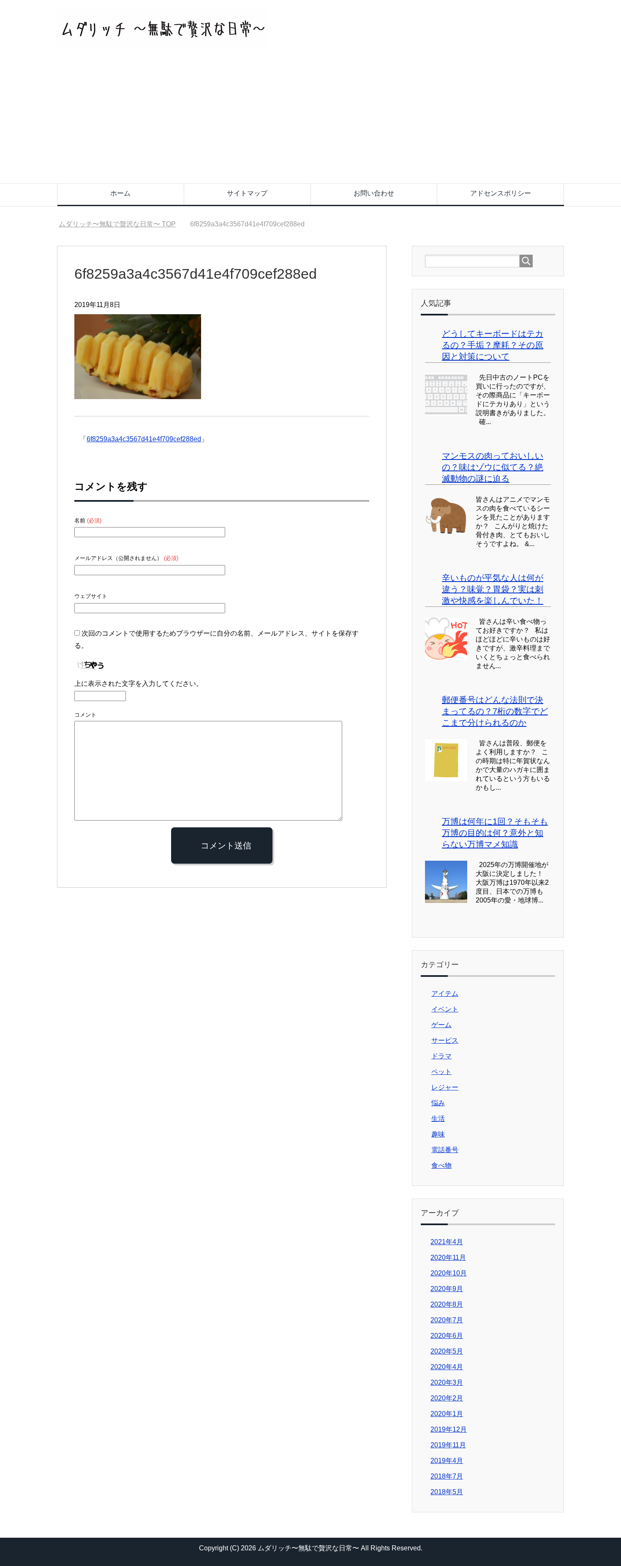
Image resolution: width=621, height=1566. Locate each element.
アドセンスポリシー (500, 193)
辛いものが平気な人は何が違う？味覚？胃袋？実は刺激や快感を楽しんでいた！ (492, 589)
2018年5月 (446, 1491)
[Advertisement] (310, 120)
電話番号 (444, 1149)
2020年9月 (446, 1288)
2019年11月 (448, 1445)
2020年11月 (448, 1257)
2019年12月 (448, 1429)
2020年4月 (446, 1366)
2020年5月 (446, 1351)
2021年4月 (446, 1241)
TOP (117, 224)
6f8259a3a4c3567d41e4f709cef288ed (144, 439)
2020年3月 (446, 1382)
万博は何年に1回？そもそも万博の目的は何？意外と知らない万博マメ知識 (495, 833)
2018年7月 (446, 1476)
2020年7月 (446, 1320)
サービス (444, 1040)
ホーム (120, 193)
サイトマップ (247, 193)
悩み (438, 1103)
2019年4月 (446, 1460)
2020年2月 (446, 1398)
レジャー (444, 1087)
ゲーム (441, 1024)
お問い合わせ (374, 193)
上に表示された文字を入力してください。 (138, 683)
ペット (441, 1071)
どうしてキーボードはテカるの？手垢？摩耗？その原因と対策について (492, 345)
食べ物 (441, 1165)
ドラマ (441, 1056)
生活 (438, 1118)
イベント (444, 1009)
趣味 (438, 1134)
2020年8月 (446, 1304)
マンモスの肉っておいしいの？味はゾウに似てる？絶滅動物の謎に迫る (492, 467)
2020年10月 (448, 1273)
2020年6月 (446, 1335)
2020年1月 (446, 1413)
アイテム (444, 993)
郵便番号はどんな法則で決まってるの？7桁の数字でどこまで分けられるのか (495, 711)
